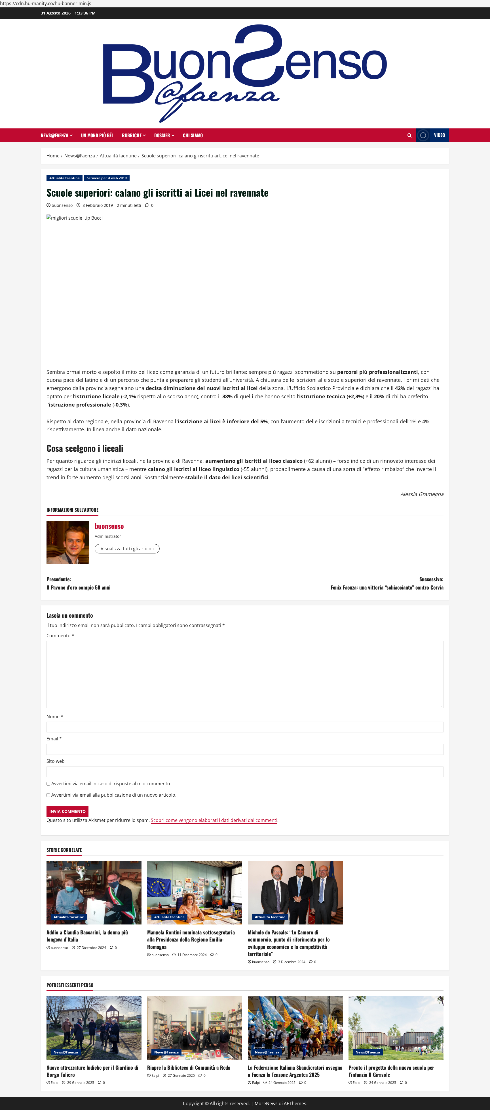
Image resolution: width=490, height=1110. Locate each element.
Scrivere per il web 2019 (107, 178)
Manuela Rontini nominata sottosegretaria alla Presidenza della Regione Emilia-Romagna (191, 939)
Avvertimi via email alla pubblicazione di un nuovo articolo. (113, 795)
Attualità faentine (64, 178)
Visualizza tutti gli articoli (127, 548)
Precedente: (79, 583)
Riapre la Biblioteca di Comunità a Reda (188, 1067)
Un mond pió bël (97, 135)
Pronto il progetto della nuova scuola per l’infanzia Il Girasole (391, 1071)
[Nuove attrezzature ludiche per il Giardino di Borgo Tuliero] (94, 1028)
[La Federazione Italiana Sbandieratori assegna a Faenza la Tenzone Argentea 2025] (295, 1028)
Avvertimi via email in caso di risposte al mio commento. (111, 783)
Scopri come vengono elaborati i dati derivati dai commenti (214, 820)
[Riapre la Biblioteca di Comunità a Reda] (194, 1028)
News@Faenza (54, 135)
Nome (55, 716)
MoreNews (266, 1103)
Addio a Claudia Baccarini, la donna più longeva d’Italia (87, 935)
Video (439, 135)
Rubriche (131, 135)
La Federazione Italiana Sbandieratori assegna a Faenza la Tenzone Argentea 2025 (295, 1071)
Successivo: (387, 583)
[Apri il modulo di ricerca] (409, 135)
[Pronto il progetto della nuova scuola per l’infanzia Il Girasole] (396, 1028)
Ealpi (54, 1082)
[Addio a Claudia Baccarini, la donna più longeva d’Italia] (94, 892)
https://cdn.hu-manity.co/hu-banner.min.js (45, 3)
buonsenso (62, 205)
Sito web (56, 761)
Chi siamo (193, 135)
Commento (60, 635)
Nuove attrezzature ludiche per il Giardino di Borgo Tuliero (92, 1071)
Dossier (162, 135)
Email (54, 739)
